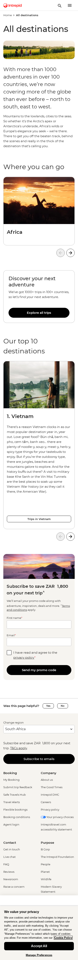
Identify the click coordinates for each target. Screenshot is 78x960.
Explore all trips (39, 313)
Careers (46, 802)
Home (7, 15)
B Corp (45, 849)
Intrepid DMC (50, 794)
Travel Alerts (11, 802)
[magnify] (60, 5)
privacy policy (23, 657)
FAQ (6, 864)
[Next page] (70, 253)
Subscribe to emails (39, 759)
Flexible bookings (15, 809)
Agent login (11, 824)
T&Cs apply (18, 748)
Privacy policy (50, 809)
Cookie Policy (63, 937)
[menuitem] (12, 5)
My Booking (11, 779)
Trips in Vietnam (39, 519)
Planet (45, 871)
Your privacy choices (60, 817)
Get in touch (11, 849)
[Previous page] (60, 253)
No (62, 705)
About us (47, 779)
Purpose (47, 843)
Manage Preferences (39, 955)
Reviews (8, 871)
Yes (48, 705)
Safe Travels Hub (14, 794)
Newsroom (10, 879)
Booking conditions (16, 817)
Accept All (39, 946)
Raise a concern (14, 886)
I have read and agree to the (35, 655)
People (45, 864)
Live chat (9, 856)
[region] (39, 296)
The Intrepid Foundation (57, 856)
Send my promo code (39, 670)
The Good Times (51, 787)
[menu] (70, 5)
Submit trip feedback (17, 787)
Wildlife (46, 879)
